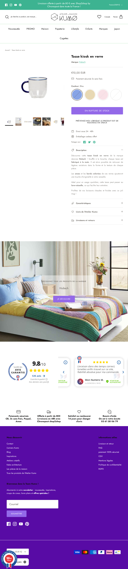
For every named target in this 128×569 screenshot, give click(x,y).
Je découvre (64, 299)
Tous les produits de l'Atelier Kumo (21, 473)
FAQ (100, 447)
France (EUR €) (114, 5)
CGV (100, 456)
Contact (10, 443)
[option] (34, 84)
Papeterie (59, 28)
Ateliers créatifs (13, 460)
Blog (9, 452)
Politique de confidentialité (109, 464)
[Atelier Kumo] (64, 17)
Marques (103, 28)
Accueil (7, 50)
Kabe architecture (14, 464)
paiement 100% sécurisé (108, 452)
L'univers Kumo (13, 447)
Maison (44, 28)
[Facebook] (6, 5)
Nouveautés (14, 28)
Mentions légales (105, 460)
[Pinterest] (20, 5)
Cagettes (64, 38)
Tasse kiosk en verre (18, 50)
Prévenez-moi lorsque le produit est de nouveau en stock (97, 121)
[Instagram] (11, 5)
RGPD (101, 468)
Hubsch (82, 62)
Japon (117, 28)
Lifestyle (75, 28)
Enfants (89, 28)
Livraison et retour (106, 443)
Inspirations (11, 456)
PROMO (30, 28)
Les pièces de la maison (17, 468)
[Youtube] (15, 5)
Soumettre (16, 513)
